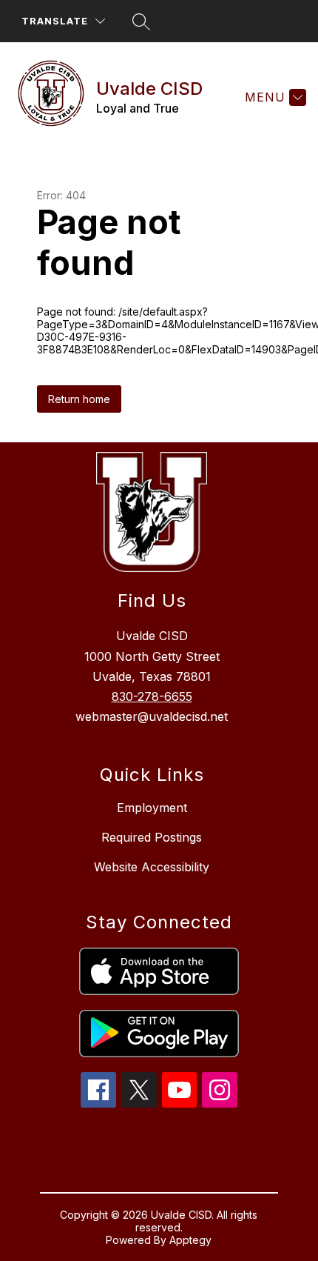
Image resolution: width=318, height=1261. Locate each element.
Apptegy (190, 1240)
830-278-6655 (152, 696)
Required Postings (151, 837)
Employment (152, 807)
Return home (79, 399)
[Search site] (141, 21)
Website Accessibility (151, 866)
